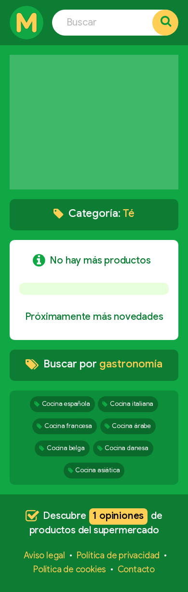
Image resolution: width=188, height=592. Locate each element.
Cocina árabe (131, 426)
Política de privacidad (118, 555)
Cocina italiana (131, 404)
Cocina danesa (126, 448)
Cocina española (66, 404)
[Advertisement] (94, 122)
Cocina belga (66, 448)
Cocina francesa (68, 426)
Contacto (136, 569)
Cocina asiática (97, 470)
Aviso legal (44, 555)
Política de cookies (69, 569)
